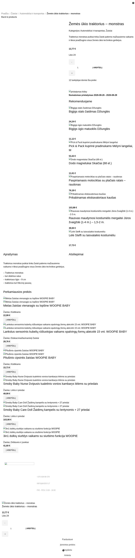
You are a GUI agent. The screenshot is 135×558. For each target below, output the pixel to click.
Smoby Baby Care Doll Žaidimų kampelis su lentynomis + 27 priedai (46, 409)
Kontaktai (73, 487)
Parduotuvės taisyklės (78, 478)
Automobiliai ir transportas (32, 13)
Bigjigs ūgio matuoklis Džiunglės (89, 128)
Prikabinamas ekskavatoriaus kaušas (92, 197)
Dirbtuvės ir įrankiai (20, 442)
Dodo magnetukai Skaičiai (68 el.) (90, 163)
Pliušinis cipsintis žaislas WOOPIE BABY (29, 357)
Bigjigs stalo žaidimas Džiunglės (89, 111)
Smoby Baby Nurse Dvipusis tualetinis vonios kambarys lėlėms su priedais (50, 383)
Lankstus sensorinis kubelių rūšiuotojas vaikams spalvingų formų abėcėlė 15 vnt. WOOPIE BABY (65, 331)
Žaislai (14, 13)
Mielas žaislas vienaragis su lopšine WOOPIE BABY (36, 305)
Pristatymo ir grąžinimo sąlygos (82, 483)
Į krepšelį (97, 68)
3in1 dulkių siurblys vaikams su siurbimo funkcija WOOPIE (40, 436)
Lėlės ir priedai (18, 390)
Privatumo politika (76, 474)
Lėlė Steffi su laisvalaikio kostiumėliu (92, 235)
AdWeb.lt (28, 500)
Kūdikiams (16, 312)
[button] (10, 320)
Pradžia (5, 13)
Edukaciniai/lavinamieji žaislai (25, 338)
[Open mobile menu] (3, 2)
